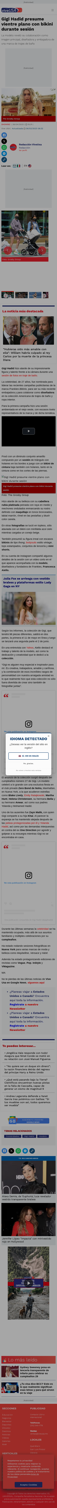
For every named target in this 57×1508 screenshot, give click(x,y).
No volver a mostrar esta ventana (28, 770)
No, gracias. (28, 763)
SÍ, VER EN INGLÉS (29, 756)
